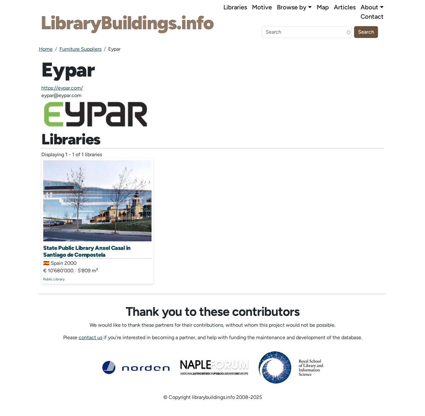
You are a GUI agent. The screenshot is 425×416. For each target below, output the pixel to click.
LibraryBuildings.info (127, 23)
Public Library (54, 279)
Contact (372, 16)
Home (46, 49)
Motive (262, 7)
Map (323, 7)
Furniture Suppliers (80, 49)
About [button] (369, 7)
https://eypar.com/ (62, 88)
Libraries (235, 7)
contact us (90, 337)
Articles (345, 7)
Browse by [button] (291, 7)
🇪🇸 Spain (53, 263)
